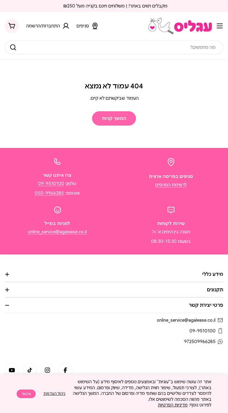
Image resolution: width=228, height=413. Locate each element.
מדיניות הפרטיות (173, 405)
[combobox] (114, 47)
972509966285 (200, 341)
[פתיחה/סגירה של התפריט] (219, 25)
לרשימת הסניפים (171, 184)
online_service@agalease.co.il (57, 231)
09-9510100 (51, 183)
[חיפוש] (13, 47)
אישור (26, 393)
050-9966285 (49, 193)
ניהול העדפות (54, 393)
